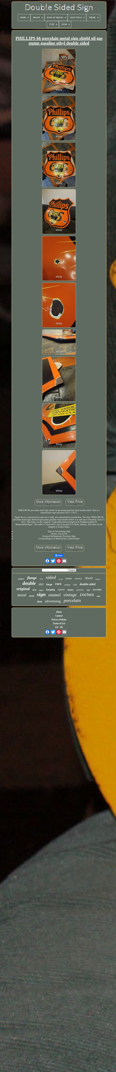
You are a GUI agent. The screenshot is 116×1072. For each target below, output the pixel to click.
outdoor (21, 579)
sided (51, 577)
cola (75, 584)
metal (22, 595)
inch (34, 590)
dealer (61, 579)
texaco (97, 579)
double (29, 583)
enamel (54, 594)
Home (59, 612)
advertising (53, 601)
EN (56, 627)
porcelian (97, 589)
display (70, 590)
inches (87, 595)
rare (58, 583)
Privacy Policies (59, 619)
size (41, 584)
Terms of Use (59, 623)
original (23, 589)
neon (31, 595)
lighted (41, 590)
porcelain (72, 600)
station (61, 589)
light (88, 590)
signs (98, 596)
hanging (50, 589)
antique (67, 585)
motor (68, 578)
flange (32, 578)
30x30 (89, 578)
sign (41, 594)
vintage (70, 594)
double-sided (87, 584)
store (41, 579)
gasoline (80, 590)
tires (39, 601)
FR (61, 627)
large (49, 584)
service (78, 578)
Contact (59, 615)
